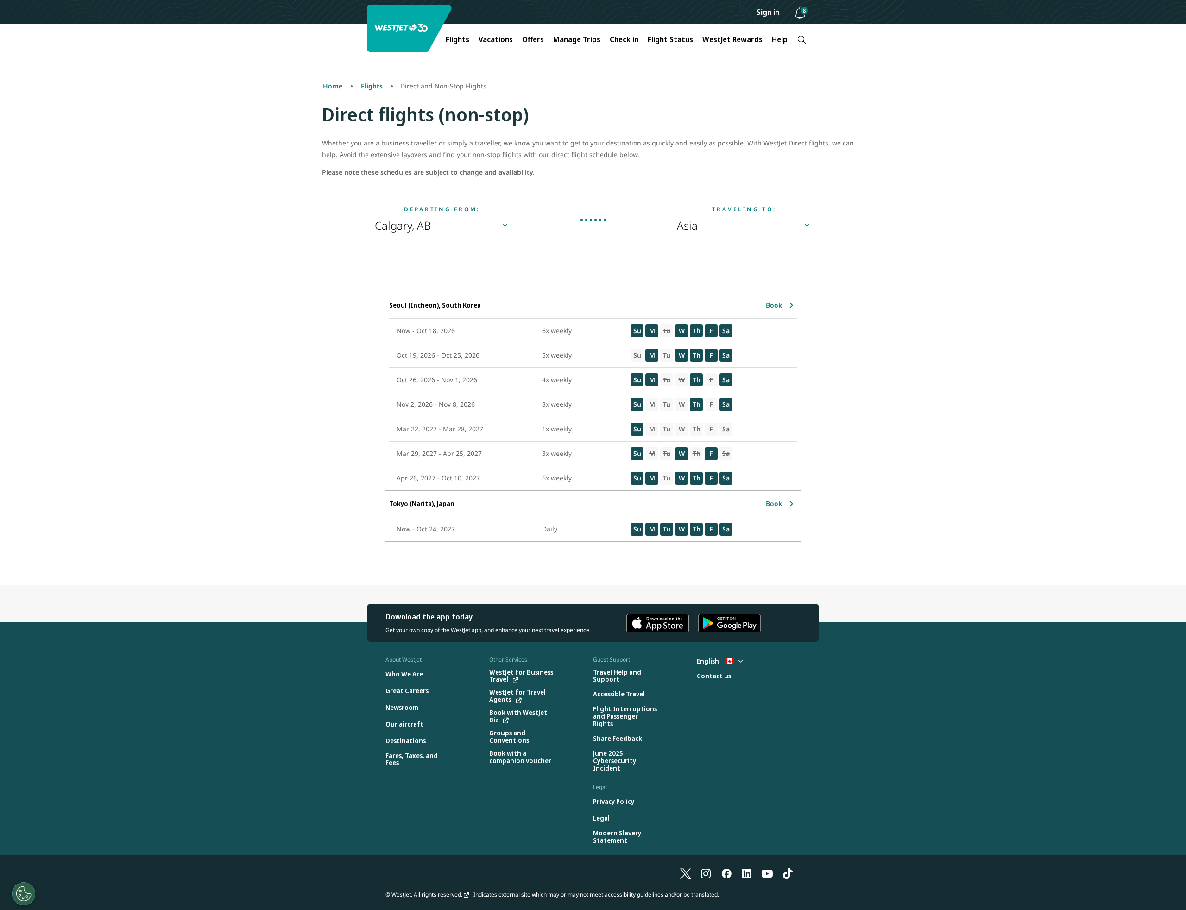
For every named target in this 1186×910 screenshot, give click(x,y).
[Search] (801, 39)
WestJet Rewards (732, 39)
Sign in (768, 12)
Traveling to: (744, 209)
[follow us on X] (685, 873)
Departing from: (442, 209)
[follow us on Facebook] (726, 873)
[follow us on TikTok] (787, 873)
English (708, 661)
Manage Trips (576, 39)
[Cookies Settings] (23, 893)
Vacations (496, 39)
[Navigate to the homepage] (410, 28)
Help (780, 39)
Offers (533, 39)
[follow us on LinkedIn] (746, 873)
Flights (457, 39)
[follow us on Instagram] (706, 873)
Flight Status (670, 39)
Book (774, 305)
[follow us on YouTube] (767, 873)
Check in (624, 39)
